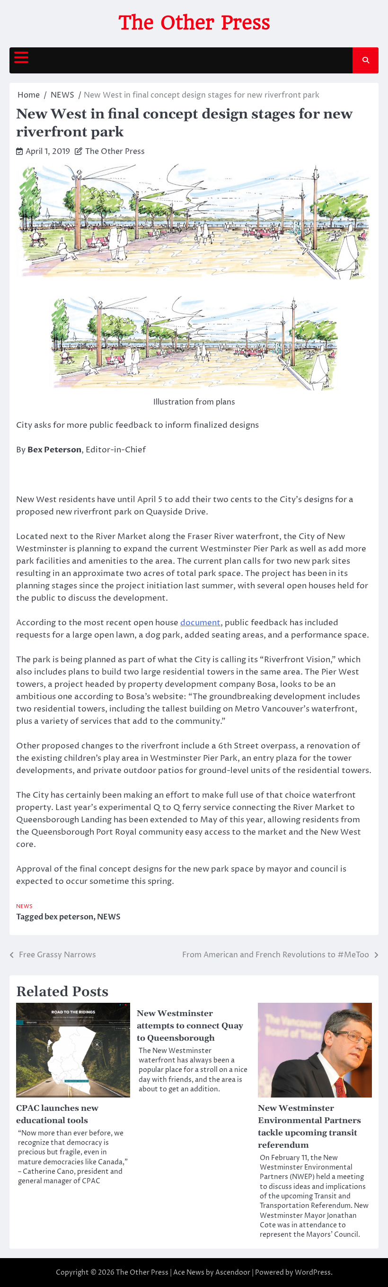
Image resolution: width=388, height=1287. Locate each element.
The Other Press (194, 22)
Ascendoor (232, 1272)
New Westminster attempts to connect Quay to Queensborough (190, 1026)
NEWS (24, 906)
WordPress (313, 1272)
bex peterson (68, 917)
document (200, 623)
